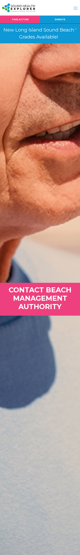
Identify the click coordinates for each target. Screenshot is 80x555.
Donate (60, 19)
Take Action (20, 19)
